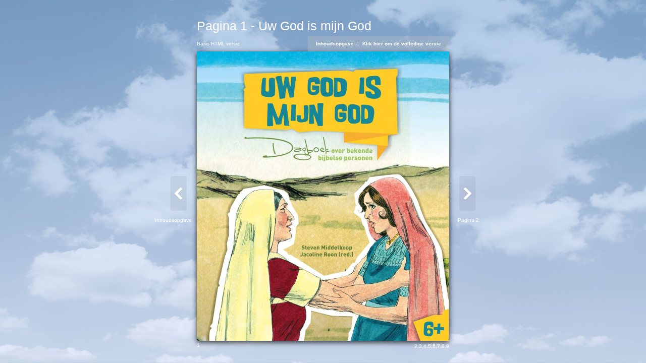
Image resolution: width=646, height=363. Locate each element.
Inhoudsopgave (335, 43)
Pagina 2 (468, 220)
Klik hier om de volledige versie (401, 43)
